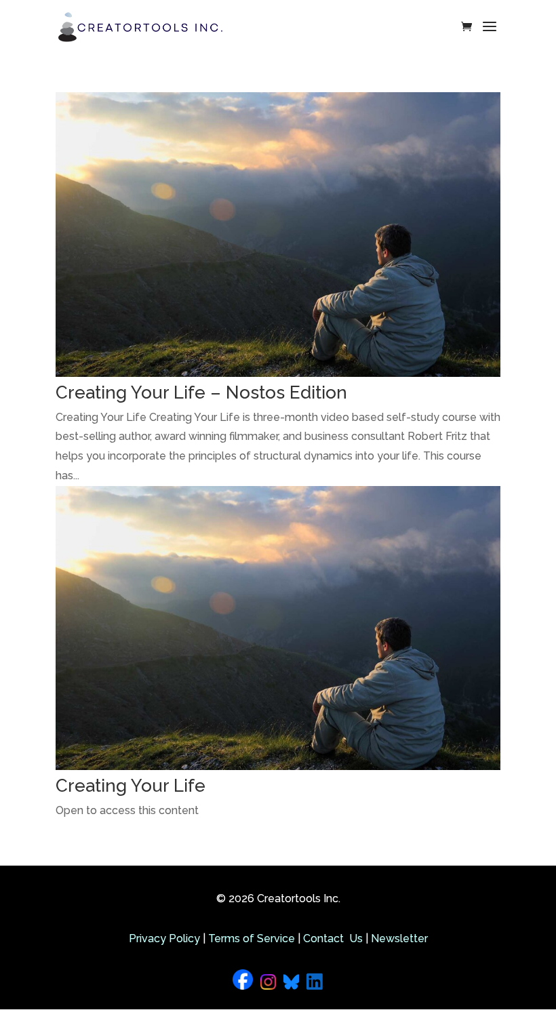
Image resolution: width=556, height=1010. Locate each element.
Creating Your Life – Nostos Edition (201, 392)
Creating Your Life (130, 785)
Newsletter (399, 938)
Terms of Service (251, 938)
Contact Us (333, 938)
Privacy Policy (164, 938)
